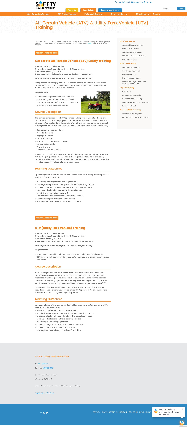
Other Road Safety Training (148, 14)
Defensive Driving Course (132, 52)
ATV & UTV (126, 92)
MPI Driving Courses (67, 14)
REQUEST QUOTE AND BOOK (46, 53)
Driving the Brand (129, 106)
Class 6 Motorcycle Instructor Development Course (134, 83)
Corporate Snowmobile (131, 95)
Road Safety (88, 10)
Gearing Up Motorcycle (131, 71)
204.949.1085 (43, 364)
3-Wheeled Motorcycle (131, 78)
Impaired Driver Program (132, 114)
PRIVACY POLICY (99, 412)
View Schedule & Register (38, 14)
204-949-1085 (124, 2)
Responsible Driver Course (132, 45)
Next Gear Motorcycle (130, 67)
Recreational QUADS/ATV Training (135, 117)
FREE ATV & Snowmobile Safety (134, 56)
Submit (181, 9)
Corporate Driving (119, 14)
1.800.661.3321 (48, 368)
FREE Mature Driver (129, 59)
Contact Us (138, 2)
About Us (72, 10)
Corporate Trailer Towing (132, 99)
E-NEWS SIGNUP (144, 412)
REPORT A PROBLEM (117, 412)
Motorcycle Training (93, 14)
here (89, 43)
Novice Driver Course (130, 49)
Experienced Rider (129, 74)
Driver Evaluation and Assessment (135, 102)
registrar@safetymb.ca (44, 393)
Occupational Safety (110, 10)
